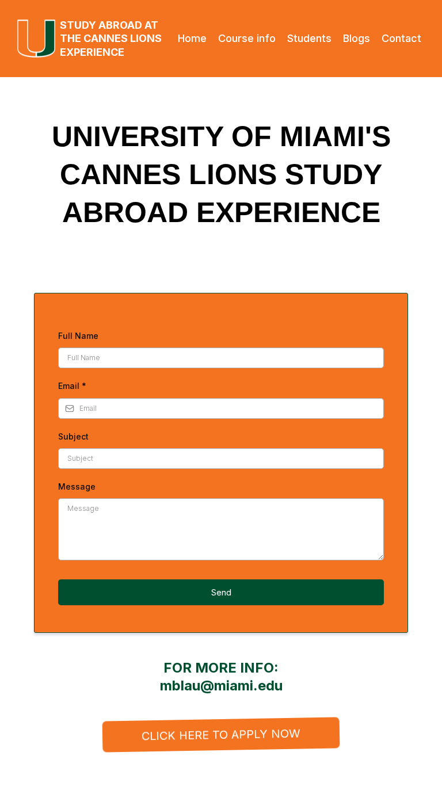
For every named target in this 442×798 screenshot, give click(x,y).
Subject (73, 436)
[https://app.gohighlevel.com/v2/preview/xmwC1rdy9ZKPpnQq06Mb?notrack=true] (36, 39)
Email (72, 386)
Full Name (78, 336)
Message (77, 486)
